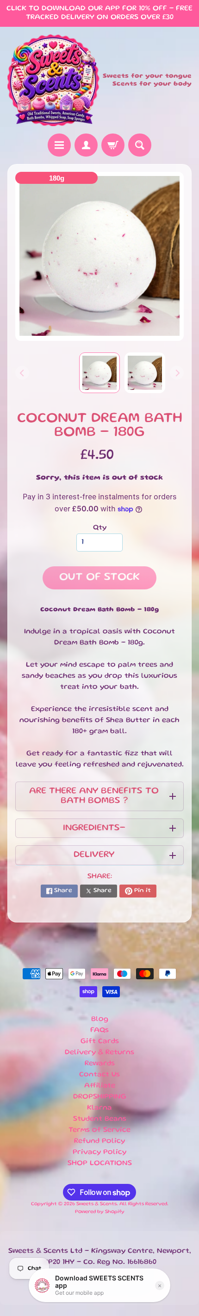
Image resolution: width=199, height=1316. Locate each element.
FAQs (99, 1030)
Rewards (100, 1064)
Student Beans (99, 1119)
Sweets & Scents (96, 1204)
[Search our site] (139, 145)
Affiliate (99, 1086)
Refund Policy (99, 1141)
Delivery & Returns (99, 1052)
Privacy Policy (99, 1152)
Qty (99, 528)
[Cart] (112, 145)
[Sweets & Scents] (53, 80)
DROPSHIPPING (99, 1097)
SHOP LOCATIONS (100, 1163)
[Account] (86, 145)
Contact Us (99, 1075)
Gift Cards (100, 1041)
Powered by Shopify (99, 1212)
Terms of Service (99, 1130)
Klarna (99, 1108)
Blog (99, 1019)
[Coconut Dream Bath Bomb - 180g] (144, 372)
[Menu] (59, 145)
